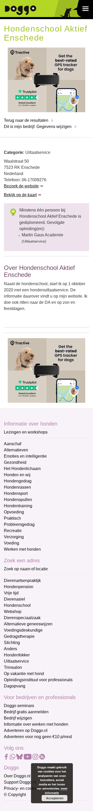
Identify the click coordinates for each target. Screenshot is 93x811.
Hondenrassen (17, 487)
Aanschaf (12, 444)
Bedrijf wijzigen (18, 718)
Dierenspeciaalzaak (22, 618)
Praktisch (12, 518)
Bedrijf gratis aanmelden (26, 712)
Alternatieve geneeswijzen (28, 624)
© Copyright (15, 794)
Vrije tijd (11, 593)
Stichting (12, 642)
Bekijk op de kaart (20, 195)
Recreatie (13, 530)
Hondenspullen (18, 499)
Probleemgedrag (19, 524)
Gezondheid (15, 462)
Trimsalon (13, 667)
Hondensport (16, 493)
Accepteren (54, 798)
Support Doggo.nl (20, 782)
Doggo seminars (19, 705)
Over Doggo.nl (17, 776)
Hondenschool (17, 605)
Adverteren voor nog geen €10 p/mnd (38, 736)
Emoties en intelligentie (25, 456)
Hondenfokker (17, 655)
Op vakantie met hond (24, 673)
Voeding (11, 543)
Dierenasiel (14, 599)
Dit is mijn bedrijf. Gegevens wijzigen (38, 126)
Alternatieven (16, 450)
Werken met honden (22, 549)
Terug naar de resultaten (26, 120)
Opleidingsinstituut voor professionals (38, 680)
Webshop (12, 611)
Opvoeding (14, 512)
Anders (10, 649)
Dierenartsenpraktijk (22, 580)
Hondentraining (18, 506)
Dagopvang (14, 686)
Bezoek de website (21, 186)
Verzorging (14, 537)
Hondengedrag (18, 481)
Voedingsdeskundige (23, 630)
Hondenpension (18, 587)
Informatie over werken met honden (36, 724)
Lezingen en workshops (26, 432)
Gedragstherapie (19, 636)
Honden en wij (17, 475)
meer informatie (56, 790)
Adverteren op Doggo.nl (26, 730)
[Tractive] (46, 80)
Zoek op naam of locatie (26, 569)
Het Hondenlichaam (22, 468)
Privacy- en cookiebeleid (26, 788)
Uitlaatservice (16, 661)
